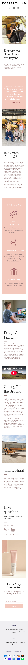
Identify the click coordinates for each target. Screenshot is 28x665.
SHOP (7, 629)
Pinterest (15, 642)
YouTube (15, 644)
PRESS (12, 629)
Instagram (22, 642)
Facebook (7, 642)
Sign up (14, 606)
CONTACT (6, 631)
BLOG (16, 629)
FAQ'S (21, 629)
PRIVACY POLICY (14, 631)
